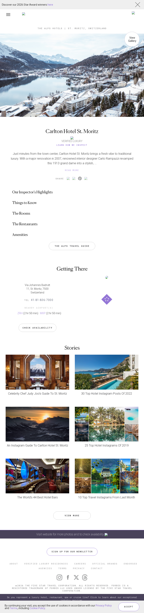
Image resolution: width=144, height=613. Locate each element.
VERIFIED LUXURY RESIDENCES (46, 563)
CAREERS (80, 563)
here (50, 4)
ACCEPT (129, 607)
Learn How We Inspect (72, 145)
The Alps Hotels (50, 28)
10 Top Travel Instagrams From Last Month (106, 497)
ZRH (20, 313)
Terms (13, 608)
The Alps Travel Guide (72, 246)
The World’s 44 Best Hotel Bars (37, 497)
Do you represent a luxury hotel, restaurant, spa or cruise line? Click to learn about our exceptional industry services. (72, 599)
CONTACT (97, 568)
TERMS (62, 568)
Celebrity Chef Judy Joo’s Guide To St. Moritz (37, 393)
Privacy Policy (104, 605)
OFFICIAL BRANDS (105, 563)
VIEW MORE (72, 515)
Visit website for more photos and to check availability (70, 534)
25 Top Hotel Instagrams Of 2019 (107, 445)
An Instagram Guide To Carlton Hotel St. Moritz (37, 445)
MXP (43, 313)
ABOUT (14, 563)
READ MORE (72, 170)
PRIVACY (79, 568)
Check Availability (37, 327)
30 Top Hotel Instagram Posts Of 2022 (106, 393)
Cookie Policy (37, 608)
